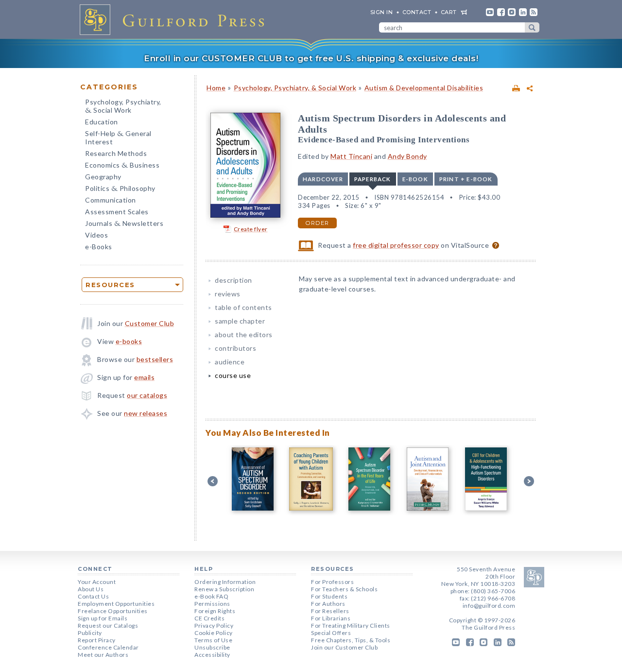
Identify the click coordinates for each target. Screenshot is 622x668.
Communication (110, 200)
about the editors (244, 334)
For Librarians (330, 618)
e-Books (98, 246)
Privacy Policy (213, 625)
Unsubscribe (212, 647)
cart (449, 12)
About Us (91, 589)
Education (101, 122)
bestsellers (155, 359)
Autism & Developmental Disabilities (424, 88)
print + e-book (466, 179)
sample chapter (240, 321)
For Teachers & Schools (344, 589)
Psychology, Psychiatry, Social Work (123, 107)
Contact (417, 12)
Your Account (97, 581)
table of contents (243, 307)
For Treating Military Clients (350, 625)
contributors (235, 348)
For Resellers (330, 611)
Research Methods (116, 153)
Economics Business (122, 166)
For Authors (328, 603)
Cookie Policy (213, 632)
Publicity (90, 632)
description (233, 280)
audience (229, 362)
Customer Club (149, 323)
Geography (103, 176)
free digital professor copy (396, 245)
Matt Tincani (351, 156)
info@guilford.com (489, 605)
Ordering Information (225, 581)
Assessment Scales (117, 211)
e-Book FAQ (211, 596)
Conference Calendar (108, 647)
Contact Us (93, 596)
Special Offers (331, 632)
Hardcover (323, 179)
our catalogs (147, 395)
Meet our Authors (103, 654)
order (317, 223)
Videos (96, 235)
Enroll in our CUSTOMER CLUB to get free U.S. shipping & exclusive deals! (311, 58)
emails (144, 377)
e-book (415, 179)
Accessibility (212, 654)
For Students (329, 596)
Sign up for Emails (102, 618)
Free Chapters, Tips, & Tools (350, 640)
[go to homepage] (175, 19)
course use (233, 375)
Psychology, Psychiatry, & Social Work (295, 88)
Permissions (212, 603)
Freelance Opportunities (113, 611)
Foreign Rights (214, 611)
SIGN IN (381, 12)
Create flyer (251, 229)
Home (216, 88)
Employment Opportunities (116, 603)
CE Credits (209, 618)
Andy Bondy (407, 156)
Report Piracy (97, 640)
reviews (228, 294)
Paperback (372, 179)
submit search (532, 27)
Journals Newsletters (124, 224)
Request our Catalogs (108, 625)
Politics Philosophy (120, 189)
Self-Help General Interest (118, 137)
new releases (145, 413)
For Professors (332, 581)
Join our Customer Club (344, 647)
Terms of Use (213, 640)
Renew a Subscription (224, 589)
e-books (129, 341)
